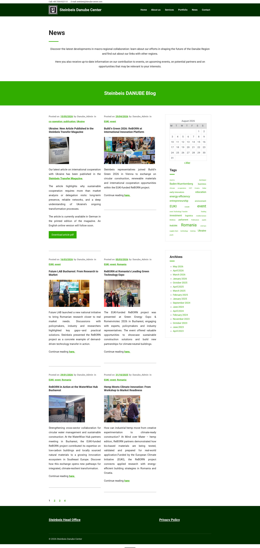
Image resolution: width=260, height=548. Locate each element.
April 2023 (178, 331)
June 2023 (178, 327)
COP (190, 188)
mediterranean (201, 216)
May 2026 (178, 266)
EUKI (106, 121)
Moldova (172, 220)
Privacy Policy (169, 520)
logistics (189, 215)
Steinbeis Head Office (64, 520)
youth (171, 235)
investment (176, 215)
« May (187, 162)
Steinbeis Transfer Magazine (65, 178)
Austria (172, 180)
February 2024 (180, 315)
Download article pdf (63, 234)
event (113, 121)
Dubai (204, 188)
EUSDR (187, 207)
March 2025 (179, 290)
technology (184, 231)
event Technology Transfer (179, 212)
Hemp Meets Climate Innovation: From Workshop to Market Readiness (127, 388)
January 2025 (180, 298)
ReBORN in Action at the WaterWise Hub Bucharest (73, 388)
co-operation (55, 121)
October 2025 (180, 282)
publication (70, 121)
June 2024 (178, 307)
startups (203, 226)
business (202, 184)
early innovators (177, 192)
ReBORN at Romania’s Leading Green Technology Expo (126, 273)
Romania (121, 264)
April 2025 (178, 286)
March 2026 (179, 274)
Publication (195, 220)
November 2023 (181, 319)
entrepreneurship (179, 201)
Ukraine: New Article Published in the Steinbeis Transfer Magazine (71, 130)
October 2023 (180, 323)
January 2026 (180, 278)
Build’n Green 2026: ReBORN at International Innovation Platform (124, 130)
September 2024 (181, 302)
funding (203, 212)
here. (72, 351)
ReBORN (173, 225)
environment (200, 201)
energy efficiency (180, 196)
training (192, 231)
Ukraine (81, 121)
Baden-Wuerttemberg (181, 183)
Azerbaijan (202, 180)
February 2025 (180, 294)
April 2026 (178, 270)
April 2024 (178, 311)
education (200, 192)
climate (172, 188)
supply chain (174, 231)
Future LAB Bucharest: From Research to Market (73, 273)
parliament (183, 219)
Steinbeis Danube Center (80, 10)
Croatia (197, 188)
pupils (204, 220)
